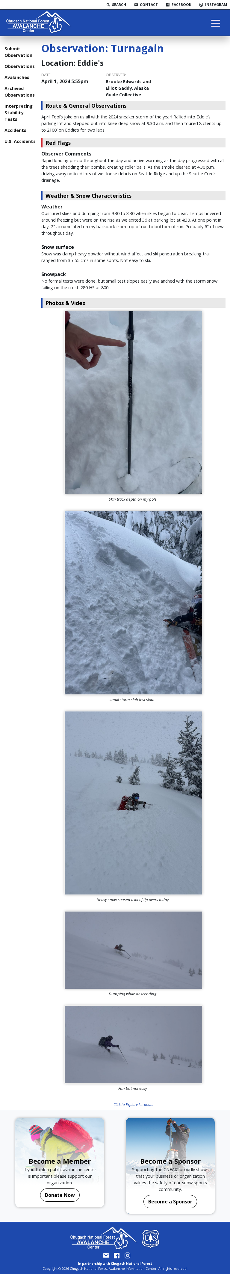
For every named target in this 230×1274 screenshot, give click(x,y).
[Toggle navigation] (215, 22)
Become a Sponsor (170, 1201)
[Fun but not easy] (133, 1044)
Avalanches (16, 77)
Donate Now (60, 1195)
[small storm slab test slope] (133, 602)
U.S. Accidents (20, 141)
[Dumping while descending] (133, 950)
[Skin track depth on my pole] (133, 402)
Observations (19, 66)
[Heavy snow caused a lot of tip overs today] (133, 803)
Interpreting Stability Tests (18, 112)
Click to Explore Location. (133, 1104)
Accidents (15, 130)
